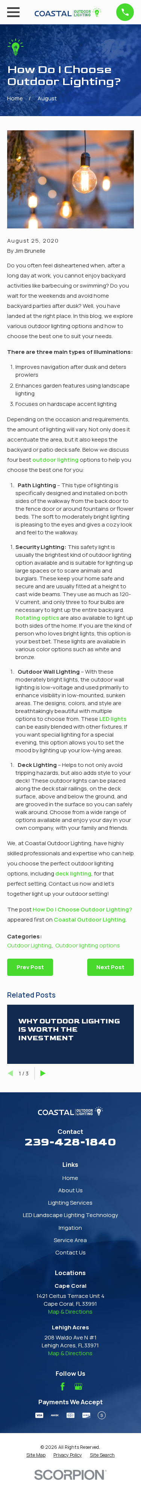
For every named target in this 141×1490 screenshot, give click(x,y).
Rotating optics (37, 618)
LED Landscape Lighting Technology (70, 1215)
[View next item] (43, 1073)
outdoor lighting (55, 460)
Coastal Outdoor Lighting (90, 919)
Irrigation (70, 1228)
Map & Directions (70, 1311)
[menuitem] (35, 1455)
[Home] (68, 12)
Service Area (70, 1240)
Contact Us (70, 1252)
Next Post (110, 967)
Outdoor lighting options (87, 945)
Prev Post (30, 967)
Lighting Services (70, 1203)
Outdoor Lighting (29, 945)
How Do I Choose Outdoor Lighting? (82, 909)
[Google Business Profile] (78, 1386)
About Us (70, 1190)
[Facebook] (63, 1386)
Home (70, 1178)
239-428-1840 (70, 1142)
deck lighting (73, 873)
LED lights (112, 719)
